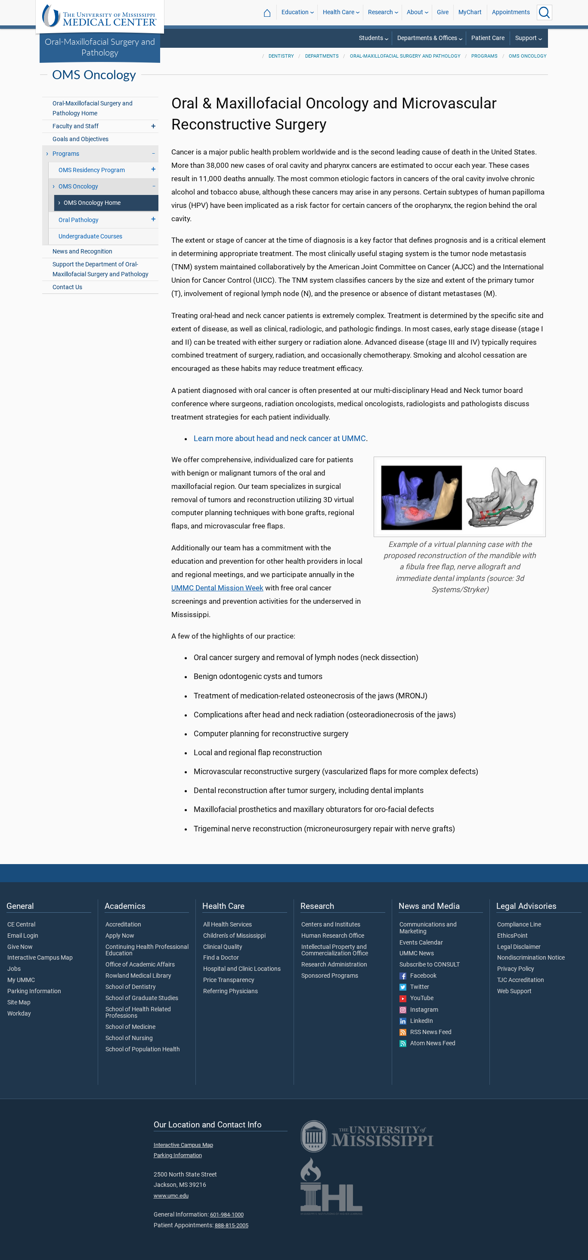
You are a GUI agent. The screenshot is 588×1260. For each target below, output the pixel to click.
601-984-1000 (227, 1214)
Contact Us (67, 287)
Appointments (511, 12)
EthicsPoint (512, 936)
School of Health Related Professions (138, 1013)
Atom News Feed (430, 1043)
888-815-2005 (231, 1225)
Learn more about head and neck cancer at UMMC (280, 438)
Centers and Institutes (330, 924)
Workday (19, 1013)
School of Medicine (130, 1027)
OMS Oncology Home (92, 203)
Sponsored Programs (329, 976)
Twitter (417, 987)
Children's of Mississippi (234, 936)
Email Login (22, 936)
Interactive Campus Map (40, 957)
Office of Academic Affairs (140, 964)
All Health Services (227, 924)
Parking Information (34, 991)
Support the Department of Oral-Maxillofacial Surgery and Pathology (101, 269)
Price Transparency (228, 980)
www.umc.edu (171, 1195)
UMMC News (416, 953)
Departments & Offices (427, 38)
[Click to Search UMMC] (544, 12)
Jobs (14, 969)
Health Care (338, 12)
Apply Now (119, 936)
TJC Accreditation (520, 980)
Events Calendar (421, 942)
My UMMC (21, 980)
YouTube (419, 998)
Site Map (19, 1002)
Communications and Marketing (428, 928)
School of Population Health (142, 1049)
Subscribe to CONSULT (429, 964)
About (415, 12)
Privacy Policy (515, 969)
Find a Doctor (221, 957)
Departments (322, 56)
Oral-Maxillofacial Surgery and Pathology (100, 46)
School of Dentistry (130, 987)
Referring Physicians (230, 991)
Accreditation (123, 924)
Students (371, 38)
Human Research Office (332, 936)
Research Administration (334, 964)
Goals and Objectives (80, 139)
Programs (484, 56)
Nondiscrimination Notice (531, 957)
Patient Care (487, 38)
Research (380, 12)
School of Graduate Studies (141, 998)
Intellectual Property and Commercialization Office (334, 950)
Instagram (422, 1010)
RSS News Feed (429, 1032)
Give (443, 12)
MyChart (470, 12)
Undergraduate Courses (90, 236)
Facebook (421, 976)
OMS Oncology (528, 56)
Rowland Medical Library (138, 976)
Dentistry (281, 56)
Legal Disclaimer (519, 947)
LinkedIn (419, 1021)
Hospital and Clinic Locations (242, 969)
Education (295, 12)
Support (526, 38)
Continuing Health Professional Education (147, 950)
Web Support (514, 991)
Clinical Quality (222, 947)
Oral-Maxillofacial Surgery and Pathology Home (93, 108)
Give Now (20, 947)
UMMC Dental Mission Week (217, 588)
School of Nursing (129, 1038)
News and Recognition (82, 251)
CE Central (21, 924)
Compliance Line (519, 924)
